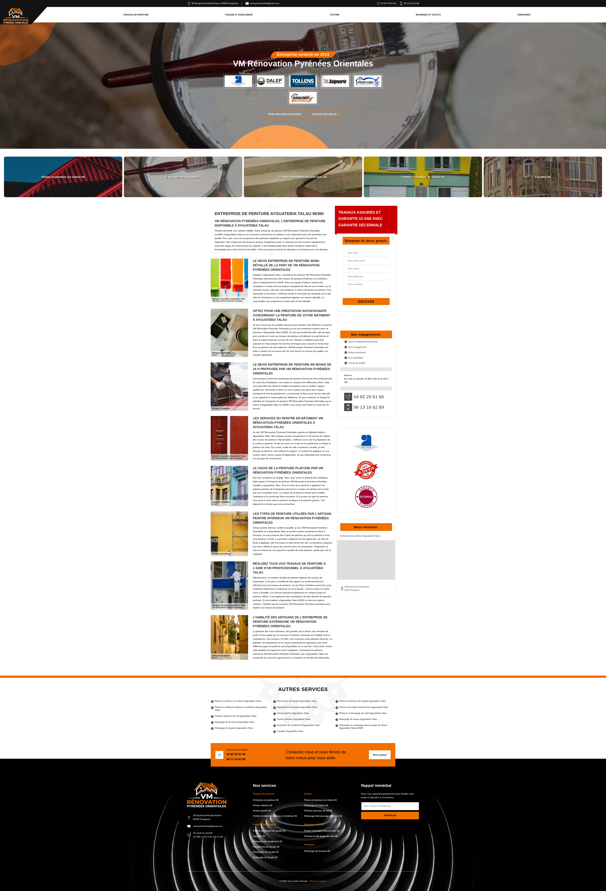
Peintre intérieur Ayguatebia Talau (294, 719)
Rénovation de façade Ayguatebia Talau (297, 701)
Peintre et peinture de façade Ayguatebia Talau (362, 701)
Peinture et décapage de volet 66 (321, 836)
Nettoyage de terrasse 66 (317, 851)
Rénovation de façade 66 (266, 852)
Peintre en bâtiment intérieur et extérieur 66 (275, 816)
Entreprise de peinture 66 (266, 800)
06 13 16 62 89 (411, 3)
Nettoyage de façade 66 (265, 857)
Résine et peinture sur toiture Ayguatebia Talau (238, 701)
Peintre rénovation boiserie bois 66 (321, 830)
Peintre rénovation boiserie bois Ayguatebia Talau (363, 707)
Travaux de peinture (136, 14)
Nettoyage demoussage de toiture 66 (323, 816)
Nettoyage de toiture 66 (316, 805)
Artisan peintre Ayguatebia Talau (293, 713)
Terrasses (523, 14)
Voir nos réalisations (284, 114)
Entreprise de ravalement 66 (267, 841)
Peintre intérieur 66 (262, 805)
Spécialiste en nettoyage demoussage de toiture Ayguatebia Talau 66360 (363, 726)
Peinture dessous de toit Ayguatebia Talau (235, 716)
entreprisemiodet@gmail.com (264, 3)
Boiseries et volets (428, 14)
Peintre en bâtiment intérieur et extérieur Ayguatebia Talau (241, 708)
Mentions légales (318, 881)
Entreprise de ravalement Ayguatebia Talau (298, 725)
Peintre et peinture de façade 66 (269, 830)
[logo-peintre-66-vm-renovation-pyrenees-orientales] (15, 16)
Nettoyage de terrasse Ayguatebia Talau (235, 722)
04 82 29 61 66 (388, 3)
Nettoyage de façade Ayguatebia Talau (234, 728)
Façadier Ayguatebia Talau (290, 731)
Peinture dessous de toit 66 (318, 810)
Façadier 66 (259, 836)
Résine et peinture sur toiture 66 (320, 800)
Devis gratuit (380, 754)
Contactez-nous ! (325, 114)
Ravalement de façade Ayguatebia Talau (297, 707)
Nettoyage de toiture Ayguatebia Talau (358, 719)
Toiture (334, 14)
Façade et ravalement (239, 14)
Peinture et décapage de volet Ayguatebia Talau (363, 713)
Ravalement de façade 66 (266, 846)
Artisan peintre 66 (262, 810)
